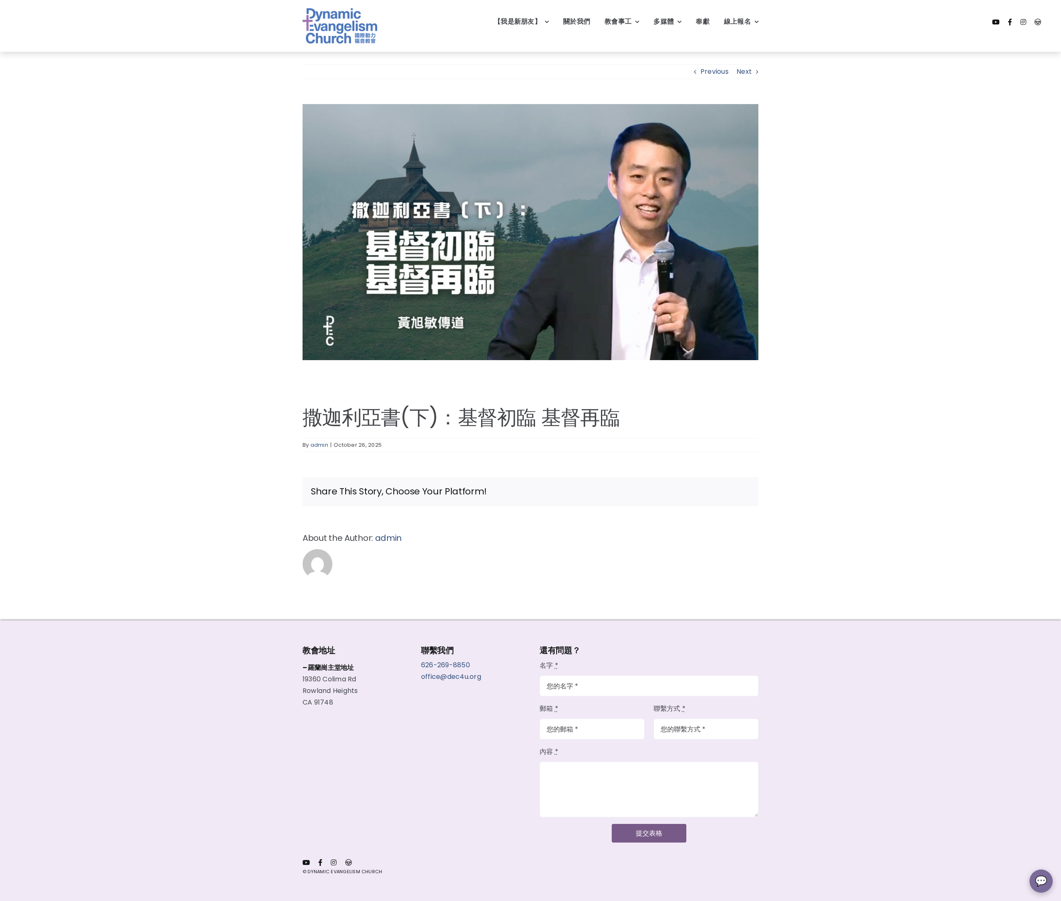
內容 (549, 751)
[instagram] (1023, 22)
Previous (714, 71)
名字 (549, 665)
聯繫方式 (670, 708)
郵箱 (549, 708)
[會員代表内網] (1037, 22)
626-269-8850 (446, 665)
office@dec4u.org (451, 676)
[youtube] (996, 22)
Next (744, 71)
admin (319, 445)
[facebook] (1010, 22)
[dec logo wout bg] (340, 11)
